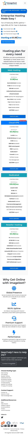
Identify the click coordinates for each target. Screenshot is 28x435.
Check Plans (14, 116)
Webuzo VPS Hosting (6, 384)
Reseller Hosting (5, 376)
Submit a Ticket (5, 394)
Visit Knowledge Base (6, 395)
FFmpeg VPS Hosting (6, 386)
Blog (2, 402)
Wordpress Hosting (6, 379)
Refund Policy (14, 430)
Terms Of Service (14, 429)
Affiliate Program (5, 405)
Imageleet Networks (11, 433)
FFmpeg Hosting (5, 382)
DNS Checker (4, 404)
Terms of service (5, 410)
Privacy (3, 408)
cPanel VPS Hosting (6, 381)
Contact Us (4, 392)
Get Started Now (8, 42)
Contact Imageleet (8, 363)
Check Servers (14, 218)
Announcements (5, 407)
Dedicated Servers (6, 378)
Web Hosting (4, 373)
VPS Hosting (4, 374)
